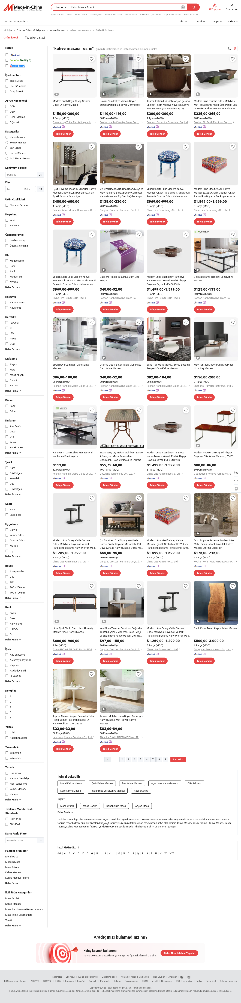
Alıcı (182, 21)
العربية (155, 981)
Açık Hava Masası (172, 14)
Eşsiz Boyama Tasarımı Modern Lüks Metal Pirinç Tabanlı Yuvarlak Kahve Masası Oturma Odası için (214, 544)
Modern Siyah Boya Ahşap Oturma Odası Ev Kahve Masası (72, 102)
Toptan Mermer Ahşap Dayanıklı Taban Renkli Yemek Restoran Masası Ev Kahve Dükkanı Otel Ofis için (74, 719)
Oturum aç (231, 9)
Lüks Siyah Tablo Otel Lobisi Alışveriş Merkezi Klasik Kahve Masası (73, 630)
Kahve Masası (13, 903)
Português (105, 981)
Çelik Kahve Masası (102, 783)
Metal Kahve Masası (71, 783)
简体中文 (35, 981)
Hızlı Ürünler (159, 976)
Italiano (117, 981)
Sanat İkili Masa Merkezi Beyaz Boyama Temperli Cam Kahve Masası (168, 366)
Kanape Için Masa (113, 14)
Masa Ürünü (81, 14)
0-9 (59, 853)
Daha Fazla (64, 812)
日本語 (58, 981)
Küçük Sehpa (141, 790)
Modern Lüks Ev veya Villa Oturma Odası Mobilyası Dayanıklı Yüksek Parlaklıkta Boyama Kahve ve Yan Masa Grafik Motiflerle (74, 544)
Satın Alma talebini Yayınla (179, 953)
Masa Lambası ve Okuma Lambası (24, 909)
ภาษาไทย (187, 981)
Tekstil (8, 920)
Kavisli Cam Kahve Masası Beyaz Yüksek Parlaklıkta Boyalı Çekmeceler (120, 102)
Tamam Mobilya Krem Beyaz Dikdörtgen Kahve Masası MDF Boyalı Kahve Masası (121, 719)
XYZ (172, 853)
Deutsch (93, 981)
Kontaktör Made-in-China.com (135, 976)
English (23, 981)
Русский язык (131, 981)
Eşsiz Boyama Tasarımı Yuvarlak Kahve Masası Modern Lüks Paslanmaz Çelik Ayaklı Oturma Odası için (74, 192)
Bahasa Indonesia (228, 981)
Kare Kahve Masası (71, 790)
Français (69, 981)
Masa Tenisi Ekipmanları (18, 914)
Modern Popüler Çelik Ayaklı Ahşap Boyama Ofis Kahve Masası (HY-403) (214, 454)
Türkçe (199, 981)
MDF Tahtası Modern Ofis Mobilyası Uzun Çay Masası (213, 366)
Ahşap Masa (131, 14)
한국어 (145, 981)
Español (81, 981)
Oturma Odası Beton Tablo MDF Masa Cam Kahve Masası (120, 366)
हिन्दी (178, 981)
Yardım (201, 21)
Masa (69, 14)
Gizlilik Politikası (109, 976)
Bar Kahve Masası (132, 783)
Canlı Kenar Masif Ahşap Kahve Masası (215, 628)
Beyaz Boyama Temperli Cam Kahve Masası (213, 278)
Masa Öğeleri (96, 14)
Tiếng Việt (211, 981)
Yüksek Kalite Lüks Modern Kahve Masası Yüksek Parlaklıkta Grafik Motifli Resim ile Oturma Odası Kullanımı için (168, 192)
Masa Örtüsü (12, 898)
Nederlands (166, 981)
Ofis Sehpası (194, 783)
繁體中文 (47, 981)
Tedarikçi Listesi (35, 38)
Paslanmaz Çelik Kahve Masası (108, 790)
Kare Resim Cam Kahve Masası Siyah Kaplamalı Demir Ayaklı (73, 454)
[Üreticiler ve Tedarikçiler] (23, 7)
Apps (216, 21)
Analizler (172, 976)
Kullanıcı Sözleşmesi (88, 976)
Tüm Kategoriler (17, 21)
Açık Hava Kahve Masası (164, 783)
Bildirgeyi (70, 976)
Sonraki (176, 759)
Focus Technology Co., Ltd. (119, 987)
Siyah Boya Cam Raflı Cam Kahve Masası (71, 366)
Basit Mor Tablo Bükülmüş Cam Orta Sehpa (120, 278)
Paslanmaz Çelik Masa (150, 14)
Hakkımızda (56, 976)
